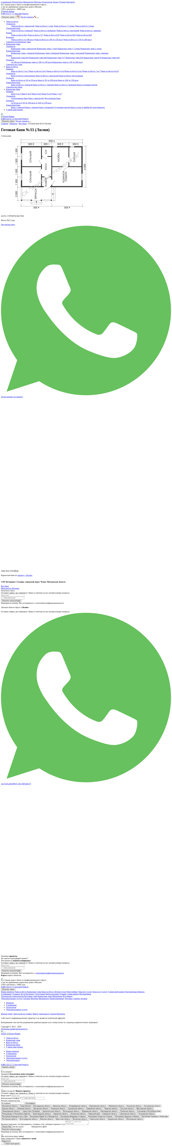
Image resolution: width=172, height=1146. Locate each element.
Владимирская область (78, 1106)
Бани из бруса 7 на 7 (92, 71)
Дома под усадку (85, 992)
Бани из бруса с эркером (43, 85)
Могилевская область (134, 1119)
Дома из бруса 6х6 (19, 35)
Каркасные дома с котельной (72, 53)
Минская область (46, 1119)
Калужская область (134, 1106)
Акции (55, 2)
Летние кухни (60, 992)
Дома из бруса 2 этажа (84, 26)
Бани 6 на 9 (47, 94)
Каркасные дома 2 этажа (90, 49)
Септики (26, 998)
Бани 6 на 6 (26, 94)
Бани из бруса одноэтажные (23, 76)
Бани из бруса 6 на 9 (74, 71)
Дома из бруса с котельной (67, 31)
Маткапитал (28, 2)
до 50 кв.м (15, 103)
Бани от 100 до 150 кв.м (68, 80)
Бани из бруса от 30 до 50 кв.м (24, 80)
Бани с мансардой (36, 98)
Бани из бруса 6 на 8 (56, 71)
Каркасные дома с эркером (96, 53)
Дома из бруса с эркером (90, 31)
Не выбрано (30, 1103)
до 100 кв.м (16, 62)
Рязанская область (58, 1108)
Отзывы (62, 2)
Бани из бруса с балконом (66, 85)
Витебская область (80, 1119)
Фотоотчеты (17, 2)
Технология (47, 2)
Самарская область (109, 1114)
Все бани (23, 124)
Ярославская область (144, 1108)
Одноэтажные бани (19, 98)
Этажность (10, 24)
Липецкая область (24, 1108)
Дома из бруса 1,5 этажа (64, 26)
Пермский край (94, 1114)
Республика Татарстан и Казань (100, 1116)
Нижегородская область (42, 1114)
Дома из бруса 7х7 (35, 35)
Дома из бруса (12, 21)
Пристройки (72, 992)
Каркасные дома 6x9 (74, 58)
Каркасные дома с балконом (47, 53)
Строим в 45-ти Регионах (23, 994)
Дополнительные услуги (11, 998)
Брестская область (63, 1119)
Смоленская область (76, 1108)
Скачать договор (80, 998)
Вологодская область (71, 1111)
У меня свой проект (14, 110)
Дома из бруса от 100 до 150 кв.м (48, 40)
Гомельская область (97, 1119)
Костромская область (152, 1106)
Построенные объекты (135, 992)
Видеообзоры (85, 994)
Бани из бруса (12, 67)
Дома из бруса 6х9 (51, 35)
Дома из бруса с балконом (44, 31)
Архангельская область (52, 1111)
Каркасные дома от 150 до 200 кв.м (67, 62)
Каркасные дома (13, 44)
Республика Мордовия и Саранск (73, 1116)
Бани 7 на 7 (57, 94)
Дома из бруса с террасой (22, 31)
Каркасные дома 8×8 (92, 58)
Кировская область (61, 1114)
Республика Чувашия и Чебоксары (155, 1116)
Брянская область (60, 1106)
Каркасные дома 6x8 (38, 58)
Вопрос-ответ (7, 1014)
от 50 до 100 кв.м (27, 103)
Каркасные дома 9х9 (110, 58)
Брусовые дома (30, 996)
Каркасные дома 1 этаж (47, 49)
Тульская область (127, 1108)
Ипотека (37, 2)
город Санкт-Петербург (31, 1111)
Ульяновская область (146, 1114)
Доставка (69, 998)
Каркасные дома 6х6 (20, 58)
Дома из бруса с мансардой (22, 26)
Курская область (8, 1108)
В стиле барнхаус (97, 107)
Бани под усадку (100, 992)
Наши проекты (7, 992)
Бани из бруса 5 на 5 (20, 71)
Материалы (57, 996)
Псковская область (127, 1111)
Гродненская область (116, 1119)
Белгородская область (41, 1106)
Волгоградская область (29, 1119)
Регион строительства (10, 1101)
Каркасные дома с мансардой (23, 49)
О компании (6, 2)
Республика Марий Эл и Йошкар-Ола (44, 1116)
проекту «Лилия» (25, 575)
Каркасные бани (13, 89)
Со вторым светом (62, 107)
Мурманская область (90, 1111)
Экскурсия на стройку (22, 1014)
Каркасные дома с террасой (23, 53)
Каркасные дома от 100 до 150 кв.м (36, 62)
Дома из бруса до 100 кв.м (22, 40)
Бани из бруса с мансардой (47, 76)
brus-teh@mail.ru (21, 14)
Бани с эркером (32, 107)
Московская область (10, 1106)
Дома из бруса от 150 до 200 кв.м (77, 40)
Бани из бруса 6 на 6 (38, 71)
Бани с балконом (46, 107)
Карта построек (52, 994)
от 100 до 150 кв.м (43, 103)
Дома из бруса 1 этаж (44, 26)
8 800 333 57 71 (7, 14)
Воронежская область (98, 1106)
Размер (9, 33)
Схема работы (73, 994)
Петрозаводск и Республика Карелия (16, 1114)
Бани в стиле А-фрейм (80, 107)
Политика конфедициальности (14, 1029)
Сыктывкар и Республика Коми (149, 1111)
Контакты (70, 2)
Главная (4, 124)
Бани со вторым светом (87, 85)
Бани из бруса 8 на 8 (110, 71)
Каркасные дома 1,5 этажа (68, 49)
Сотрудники (40, 994)
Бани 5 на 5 (16, 94)
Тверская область (111, 1108)
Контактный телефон (11, 1098)
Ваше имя (6, 1096)
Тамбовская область (94, 1108)
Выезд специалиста (41, 1014)
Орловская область (40, 1108)
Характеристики (13, 28)
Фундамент (68, 996)
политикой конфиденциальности (50, 973)
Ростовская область (9, 1119)
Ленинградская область (11, 1111)
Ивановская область (116, 1106)
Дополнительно (13, 1060)
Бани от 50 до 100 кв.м (47, 80)
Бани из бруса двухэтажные (71, 76)
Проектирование (57, 998)
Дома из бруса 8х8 (68, 35)
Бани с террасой (18, 107)
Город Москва (25, 1106)
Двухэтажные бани (52, 98)
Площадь (10, 37)
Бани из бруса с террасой (22, 85)
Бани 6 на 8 (37, 94)
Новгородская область (109, 1111)
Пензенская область (78, 1114)
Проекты (10, 1003)
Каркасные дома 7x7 (56, 58)
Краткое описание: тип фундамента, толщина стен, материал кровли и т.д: (33, 1124)
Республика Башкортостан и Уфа (14, 1116)
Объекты (13, 124)
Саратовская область (128, 1114)
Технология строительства (12, 996)
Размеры (9, 69)
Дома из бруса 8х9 (84, 35)
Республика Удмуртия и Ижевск (127, 1116)
